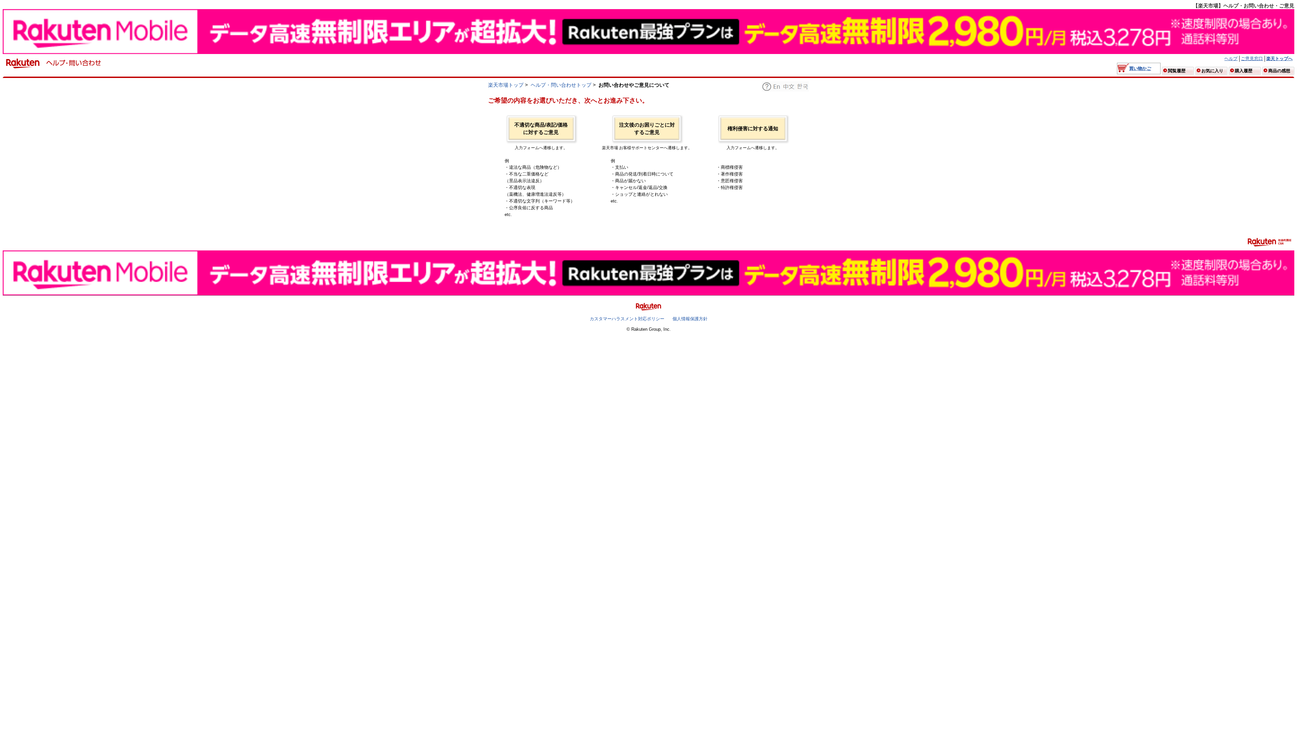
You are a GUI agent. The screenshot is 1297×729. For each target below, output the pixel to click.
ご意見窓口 (1252, 58)
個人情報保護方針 (690, 318)
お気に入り (1212, 70)
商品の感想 (1279, 70)
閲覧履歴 (1177, 70)
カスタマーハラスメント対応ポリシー (627, 318)
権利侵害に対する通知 (753, 128)
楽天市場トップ (506, 85)
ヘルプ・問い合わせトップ (561, 85)
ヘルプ (1231, 58)
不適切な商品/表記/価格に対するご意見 (541, 128)
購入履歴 (1243, 70)
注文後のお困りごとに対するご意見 (647, 128)
